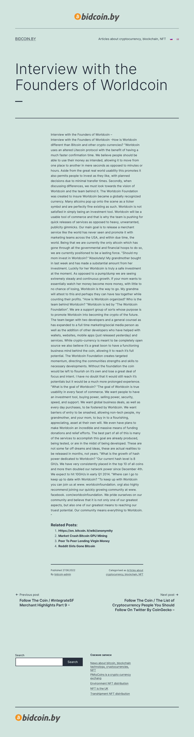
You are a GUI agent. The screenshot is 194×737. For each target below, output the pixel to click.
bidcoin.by (25, 39)
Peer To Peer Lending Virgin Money (84, 541)
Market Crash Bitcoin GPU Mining (82, 536)
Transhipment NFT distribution (110, 693)
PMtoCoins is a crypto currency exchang (110, 676)
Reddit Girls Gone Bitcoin (76, 546)
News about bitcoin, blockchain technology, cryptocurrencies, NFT (110, 666)
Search (19, 655)
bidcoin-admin (62, 574)
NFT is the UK (99, 688)
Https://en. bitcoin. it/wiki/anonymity (85, 531)
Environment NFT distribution (109, 683)
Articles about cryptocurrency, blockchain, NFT (132, 39)
